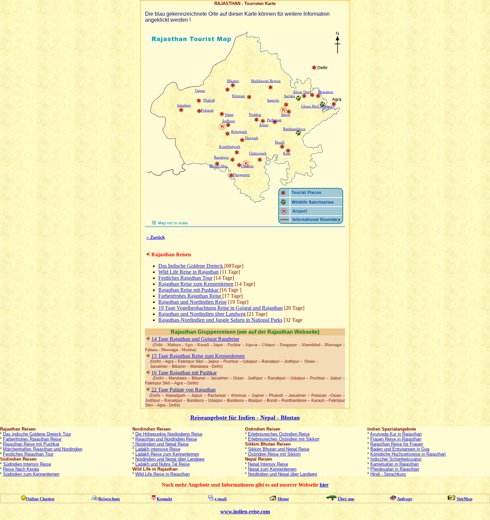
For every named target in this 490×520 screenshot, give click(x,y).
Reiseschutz (109, 498)
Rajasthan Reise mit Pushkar (31, 444)
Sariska (289, 96)
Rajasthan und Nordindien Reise (192, 302)
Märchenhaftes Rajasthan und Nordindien (42, 449)
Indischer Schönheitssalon (395, 459)
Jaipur (285, 114)
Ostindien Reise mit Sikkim (274, 454)
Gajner (200, 90)
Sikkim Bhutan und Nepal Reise (278, 449)
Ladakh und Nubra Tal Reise (162, 464)
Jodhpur (228, 121)
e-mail (221, 498)
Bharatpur (325, 92)
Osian (229, 114)
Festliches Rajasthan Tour (185, 278)
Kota (286, 153)
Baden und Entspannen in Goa (399, 449)
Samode (273, 100)
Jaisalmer (184, 105)
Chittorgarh (258, 153)
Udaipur (247, 166)
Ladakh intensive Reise (157, 449)
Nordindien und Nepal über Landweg (169, 459)
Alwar (297, 92)
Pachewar (274, 120)
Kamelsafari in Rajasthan (394, 464)
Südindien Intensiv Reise (27, 464)
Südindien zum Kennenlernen (31, 474)
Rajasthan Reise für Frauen (396, 444)
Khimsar (238, 96)
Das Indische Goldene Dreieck (191, 266)
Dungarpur (241, 175)
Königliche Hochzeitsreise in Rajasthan (408, 454)
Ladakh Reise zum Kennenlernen (167, 454)
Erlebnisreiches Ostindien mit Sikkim (283, 439)
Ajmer (264, 125)
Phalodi (209, 100)
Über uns (346, 498)
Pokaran (207, 110)
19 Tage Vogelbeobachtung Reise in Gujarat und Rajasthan (220, 308)
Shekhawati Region (266, 81)
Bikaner (233, 81)
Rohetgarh (239, 132)
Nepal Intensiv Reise (268, 464)
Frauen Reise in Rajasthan (395, 439)
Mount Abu (218, 166)
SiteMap (464, 498)
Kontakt (164, 498)
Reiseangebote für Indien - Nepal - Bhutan (245, 417)
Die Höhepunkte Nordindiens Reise (168, 434)
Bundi (279, 142)
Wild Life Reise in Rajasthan (188, 272)
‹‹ (155, 237)
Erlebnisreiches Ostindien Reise (279, 434)
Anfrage (404, 498)
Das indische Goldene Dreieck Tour (37, 434)
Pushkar (255, 114)
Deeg (307, 92)
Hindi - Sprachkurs (388, 474)
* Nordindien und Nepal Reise (160, 444)
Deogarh (251, 138)
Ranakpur (221, 157)
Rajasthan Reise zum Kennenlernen (195, 284)
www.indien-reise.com (245, 511)
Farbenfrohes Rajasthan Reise (32, 439)
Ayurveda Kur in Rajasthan (396, 434)
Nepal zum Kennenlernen (272, 469)
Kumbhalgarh (229, 147)
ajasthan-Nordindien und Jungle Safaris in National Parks (220, 320)
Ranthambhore (294, 129)
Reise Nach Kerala (21, 469)
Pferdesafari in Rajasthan (394, 469)
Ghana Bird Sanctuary (318, 106)
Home (283, 498)
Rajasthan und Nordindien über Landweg (202, 314)
